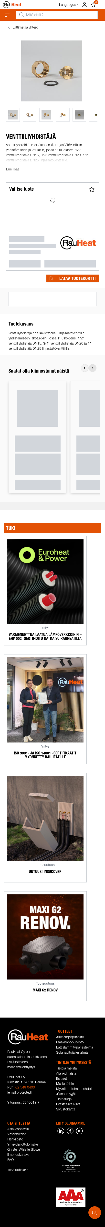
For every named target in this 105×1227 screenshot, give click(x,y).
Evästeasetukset (68, 1104)
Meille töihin (65, 1083)
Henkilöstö (15, 1139)
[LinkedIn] (60, 1130)
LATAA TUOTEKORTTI (77, 278)
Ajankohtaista (66, 1073)
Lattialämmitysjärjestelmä (74, 1047)
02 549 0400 (25, 1087)
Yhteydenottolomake (22, 1144)
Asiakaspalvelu (18, 1129)
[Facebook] (70, 1130)
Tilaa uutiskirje (17, 1170)
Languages (67, 4)
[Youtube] (79, 1130)
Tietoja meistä (66, 1068)
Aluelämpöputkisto (70, 1037)
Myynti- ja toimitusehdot (74, 1089)
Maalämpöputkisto (70, 1042)
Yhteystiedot (16, 1134)
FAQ (10, 1160)
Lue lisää (12, 169)
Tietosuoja (64, 1099)
